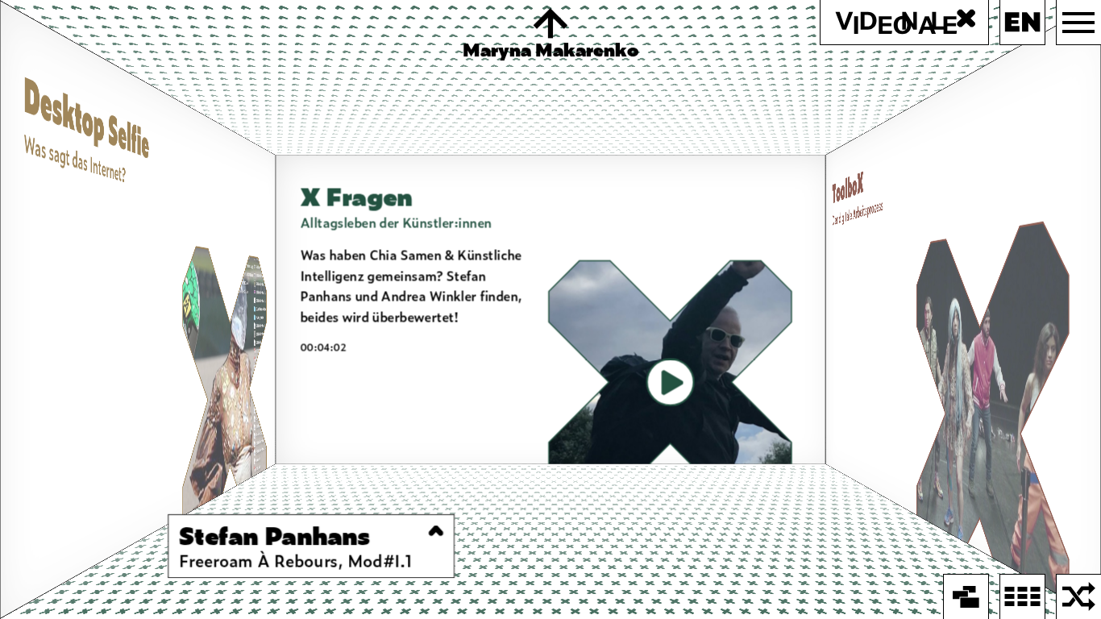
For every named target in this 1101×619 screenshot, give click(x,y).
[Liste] (1022, 597)
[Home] (966, 597)
